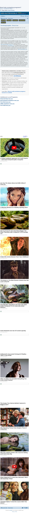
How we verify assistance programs (16, 91)
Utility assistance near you (7, 103)
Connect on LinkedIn (7, 92)
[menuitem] (3, 16)
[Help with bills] (14, 13)
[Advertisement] (11, 3)
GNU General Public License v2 (7, 44)
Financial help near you (6, 98)
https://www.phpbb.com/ (22, 49)
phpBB (11, 510)
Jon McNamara (17, 75)
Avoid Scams (11, 10)
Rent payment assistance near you (9, 100)
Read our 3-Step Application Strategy (6, 8)
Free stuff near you (5, 105)
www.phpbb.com (11, 45)
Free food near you (5, 102)
